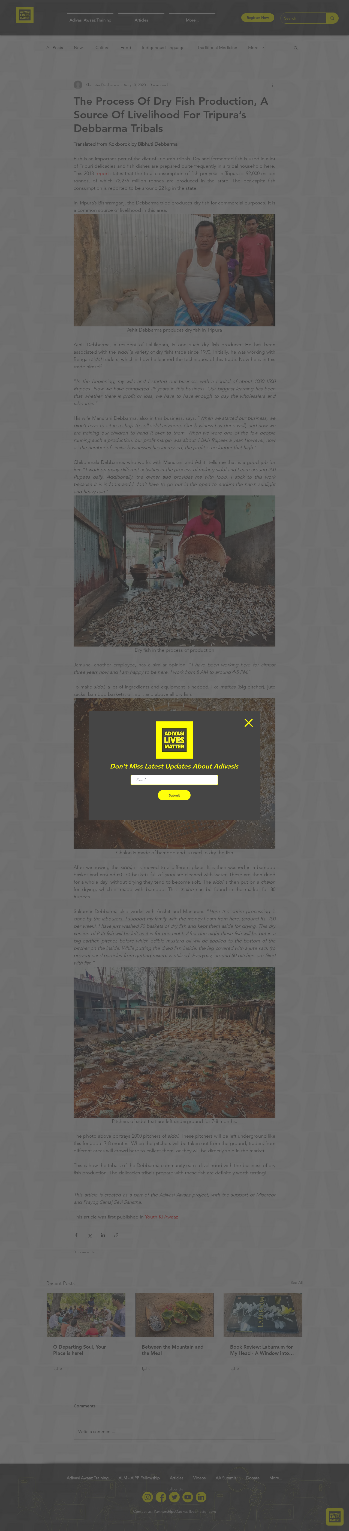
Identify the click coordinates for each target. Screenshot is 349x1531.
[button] (249, 723)
